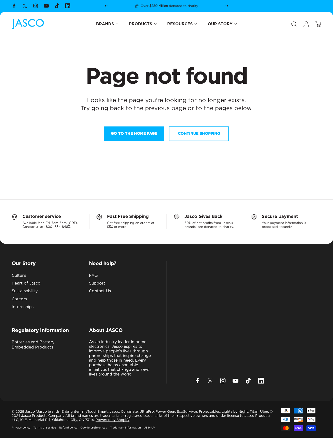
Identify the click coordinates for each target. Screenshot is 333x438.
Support (97, 283)
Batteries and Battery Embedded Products (33, 344)
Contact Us (100, 291)
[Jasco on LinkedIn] (67, 5)
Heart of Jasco (26, 283)
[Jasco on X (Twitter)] (24, 5)
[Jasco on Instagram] (35, 5)
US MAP (149, 427)
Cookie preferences (93, 427)
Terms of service (44, 427)
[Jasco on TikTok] (57, 5)
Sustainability (25, 291)
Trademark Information (125, 427)
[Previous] (106, 6)
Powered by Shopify (112, 420)
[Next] (226, 6)
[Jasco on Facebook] (14, 5)
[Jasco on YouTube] (46, 5)
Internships (23, 307)
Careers (19, 299)
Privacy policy (21, 427)
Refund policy (68, 427)
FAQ (93, 275)
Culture (19, 275)
